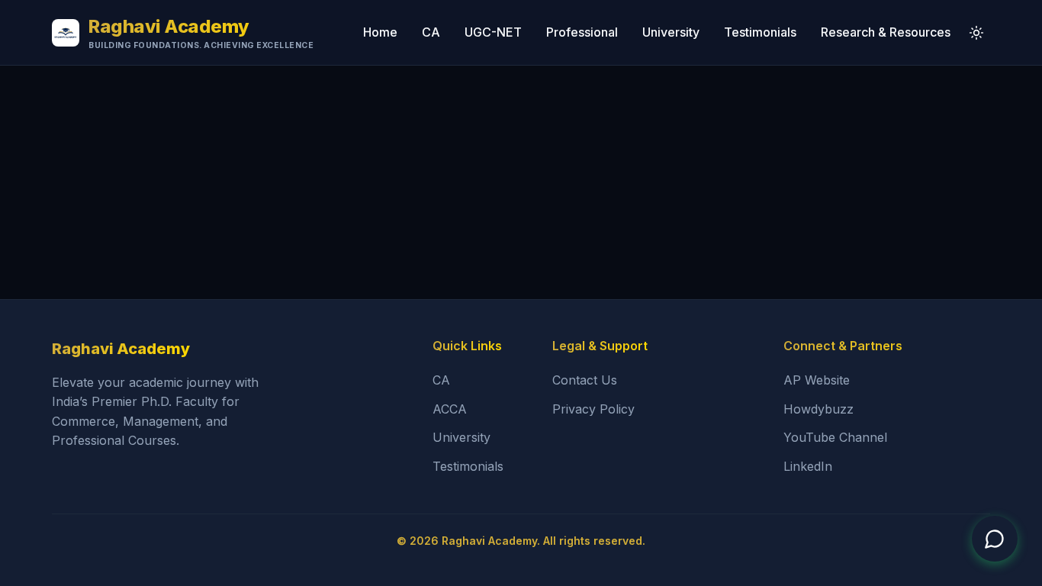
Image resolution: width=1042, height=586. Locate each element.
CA (431, 32)
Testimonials (760, 32)
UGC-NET (493, 32)
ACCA (450, 409)
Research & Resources (885, 32)
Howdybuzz (818, 409)
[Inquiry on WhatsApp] (995, 539)
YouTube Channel (835, 437)
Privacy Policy (593, 409)
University (670, 32)
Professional (582, 32)
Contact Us (584, 380)
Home (380, 32)
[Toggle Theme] (976, 33)
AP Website (816, 380)
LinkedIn (807, 466)
